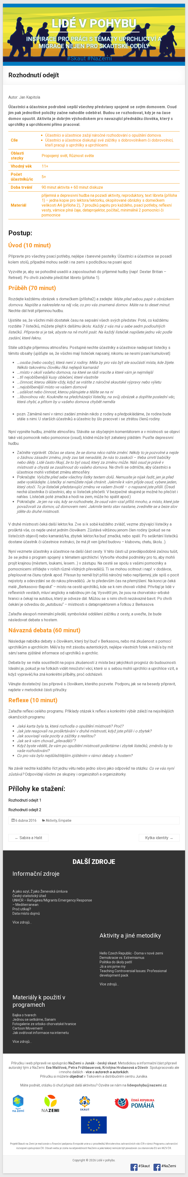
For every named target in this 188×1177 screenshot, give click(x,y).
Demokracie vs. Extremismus (122, 958)
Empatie (65, 820)
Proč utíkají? (21, 909)
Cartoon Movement (27, 1028)
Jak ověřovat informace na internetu (40, 1033)
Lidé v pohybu (94, 23)
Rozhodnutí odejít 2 (24, 809)
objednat (76, 1076)
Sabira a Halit (28, 837)
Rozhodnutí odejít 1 (24, 800)
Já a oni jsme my (113, 966)
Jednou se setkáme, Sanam (34, 1019)
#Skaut (76, 58)
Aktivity (51, 820)
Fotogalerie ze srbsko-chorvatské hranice (44, 1024)
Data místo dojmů (26, 913)
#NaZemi (99, 58)
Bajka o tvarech (24, 1015)
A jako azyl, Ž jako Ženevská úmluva (40, 891)
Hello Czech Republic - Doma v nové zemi (131, 953)
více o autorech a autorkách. (107, 1072)
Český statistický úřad (29, 896)
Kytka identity (159, 837)
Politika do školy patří (116, 962)
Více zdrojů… (22, 922)
